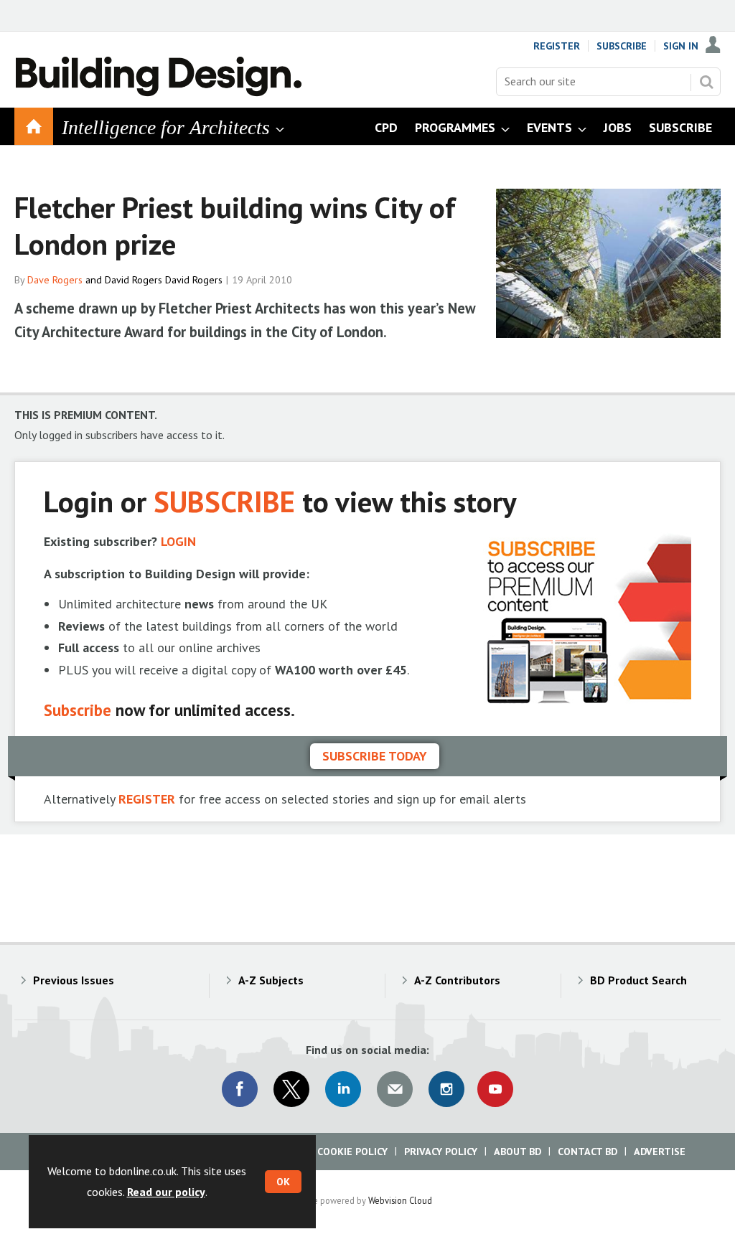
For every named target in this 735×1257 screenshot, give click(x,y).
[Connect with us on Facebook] (239, 1089)
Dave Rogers (55, 279)
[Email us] (394, 1089)
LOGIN (178, 541)
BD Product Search (638, 980)
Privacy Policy (440, 1151)
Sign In (680, 46)
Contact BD (587, 1151)
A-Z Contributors (457, 980)
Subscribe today (374, 756)
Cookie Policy (352, 1151)
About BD (517, 1151)
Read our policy (166, 1192)
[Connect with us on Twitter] (291, 1089)
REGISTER (146, 799)
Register (556, 46)
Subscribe (621, 46)
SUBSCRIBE (224, 501)
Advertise (659, 1151)
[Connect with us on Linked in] (343, 1089)
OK (283, 1181)
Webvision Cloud (400, 1200)
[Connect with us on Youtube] (495, 1089)
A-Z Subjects (271, 980)
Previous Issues (73, 980)
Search (706, 81)
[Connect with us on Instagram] (446, 1089)
